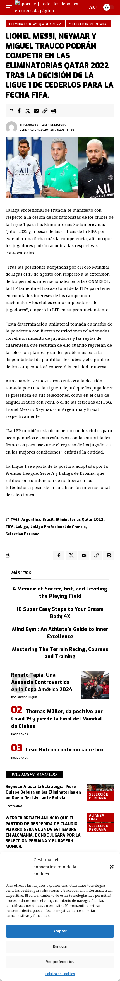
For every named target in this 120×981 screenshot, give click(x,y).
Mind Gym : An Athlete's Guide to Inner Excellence (60, 633)
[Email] (36, 110)
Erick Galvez (29, 124)
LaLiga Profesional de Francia (58, 526)
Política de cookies (60, 974)
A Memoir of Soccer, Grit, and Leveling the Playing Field (60, 592)
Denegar (60, 946)
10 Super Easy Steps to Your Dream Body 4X (60, 613)
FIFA (9, 526)
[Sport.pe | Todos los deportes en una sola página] (47, 7)
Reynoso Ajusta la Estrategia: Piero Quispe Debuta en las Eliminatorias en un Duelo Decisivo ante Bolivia (43, 792)
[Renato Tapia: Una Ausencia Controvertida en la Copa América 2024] (95, 685)
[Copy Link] (45, 110)
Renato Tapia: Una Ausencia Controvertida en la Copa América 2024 (41, 682)
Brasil (48, 519)
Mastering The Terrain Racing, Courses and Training (60, 653)
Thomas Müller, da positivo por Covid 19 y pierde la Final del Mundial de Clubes (57, 718)
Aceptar (60, 931)
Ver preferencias (60, 962)
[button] (111, 866)
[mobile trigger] (10, 7)
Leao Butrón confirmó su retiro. (65, 749)
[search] (82, 7)
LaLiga (22, 526)
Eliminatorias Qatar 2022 (35, 23)
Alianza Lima (96, 817)
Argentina (30, 519)
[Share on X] (28, 110)
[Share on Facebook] (19, 110)
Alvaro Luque (27, 697)
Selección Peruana (88, 23)
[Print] (53, 110)
